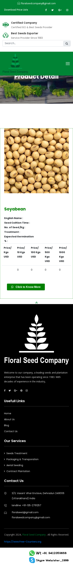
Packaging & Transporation (22, 459)
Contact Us (10, 431)
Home (7, 413)
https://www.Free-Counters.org (22, 541)
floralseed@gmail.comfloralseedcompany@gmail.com (31, 515)
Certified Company (24, 22)
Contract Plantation (18, 471)
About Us (9, 419)
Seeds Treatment (16, 453)
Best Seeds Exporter (24, 33)
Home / (36, 86)
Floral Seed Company (34, 534)
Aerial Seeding (14, 465)
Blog (6, 425)
